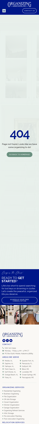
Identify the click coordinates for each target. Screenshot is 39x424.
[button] (4, 10)
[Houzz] (10, 340)
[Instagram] (7, 340)
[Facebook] (3, 340)
